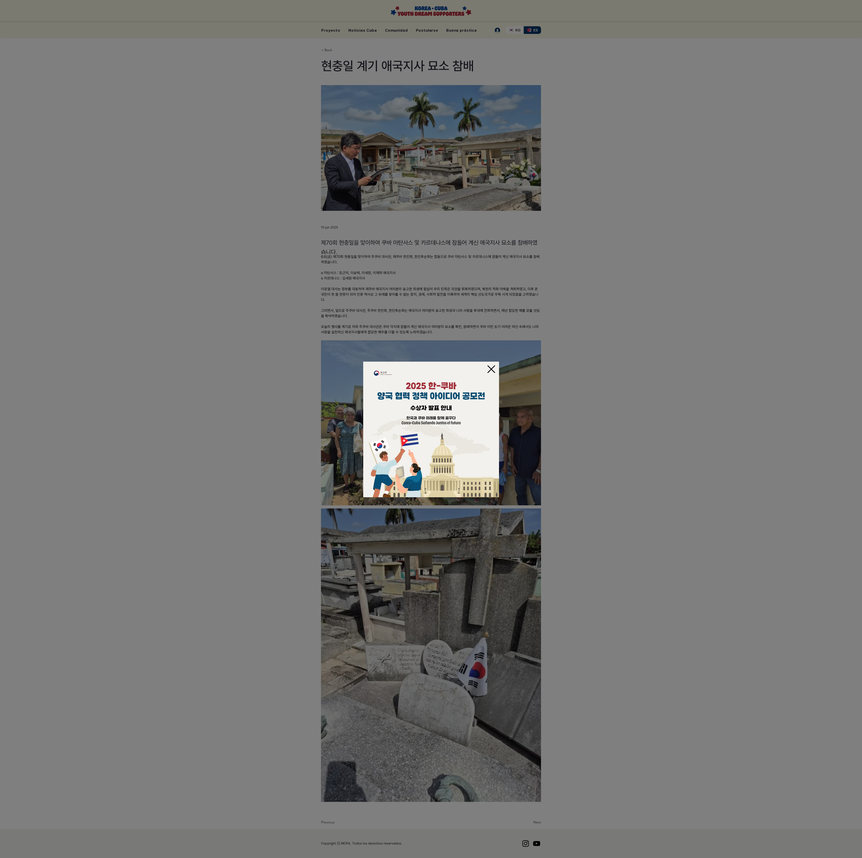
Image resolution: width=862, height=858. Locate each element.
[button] (491, 369)
